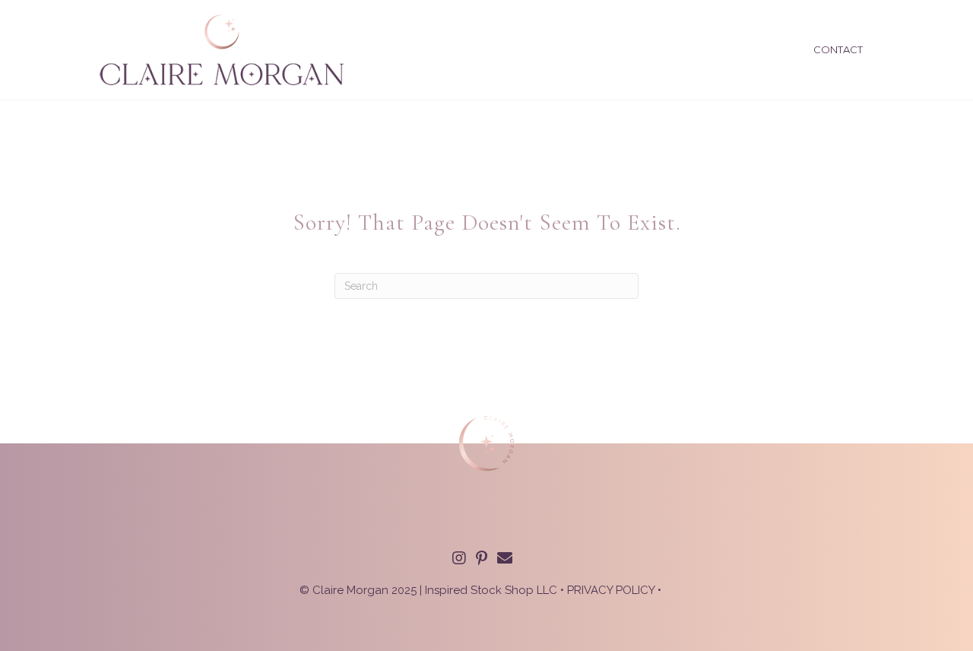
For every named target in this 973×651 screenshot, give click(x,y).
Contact (838, 49)
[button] (459, 558)
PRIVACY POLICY (610, 590)
